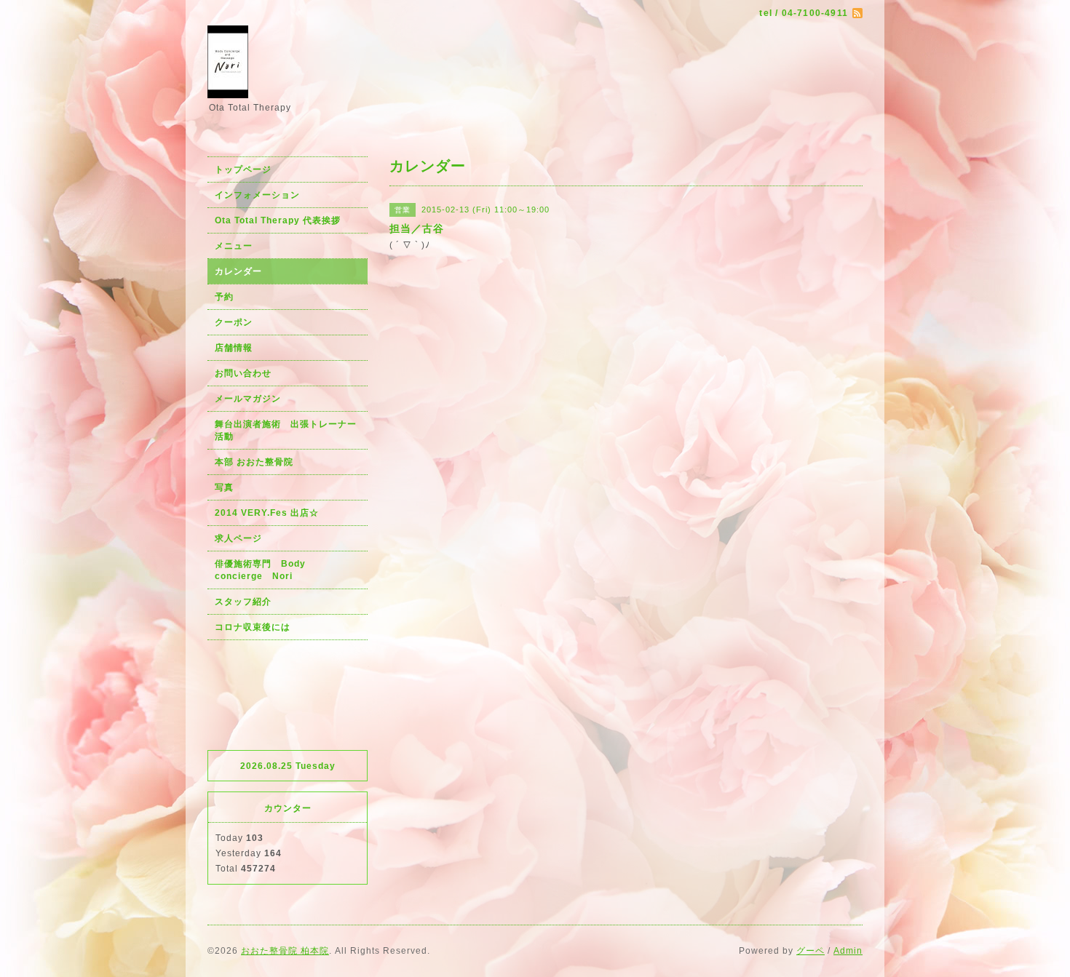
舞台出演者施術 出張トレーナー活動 (286, 430)
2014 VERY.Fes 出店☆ (267, 513)
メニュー (234, 246)
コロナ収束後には (252, 627)
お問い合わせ (243, 373)
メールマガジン (248, 399)
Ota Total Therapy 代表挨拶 (278, 220)
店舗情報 (234, 348)
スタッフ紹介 (243, 602)
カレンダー (238, 271)
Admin (848, 951)
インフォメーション (257, 195)
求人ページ (238, 538)
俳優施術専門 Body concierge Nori (265, 570)
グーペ (810, 951)
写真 (224, 487)
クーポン (234, 322)
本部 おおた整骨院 (254, 462)
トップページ (243, 169)
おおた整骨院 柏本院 (285, 951)
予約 (224, 297)
